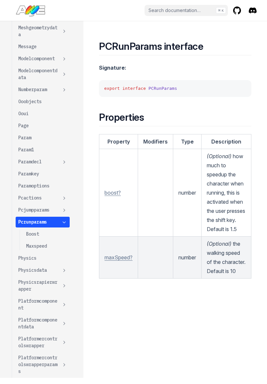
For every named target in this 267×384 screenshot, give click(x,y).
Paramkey (28, 174)
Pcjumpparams (33, 210)
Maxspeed (36, 246)
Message (27, 46)
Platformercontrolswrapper (37, 342)
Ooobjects (30, 101)
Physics (27, 258)
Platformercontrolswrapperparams (37, 364)
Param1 (26, 150)
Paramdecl (30, 162)
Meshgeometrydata (37, 31)
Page (23, 126)
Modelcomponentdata (37, 74)
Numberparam (32, 89)
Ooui (23, 114)
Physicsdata (32, 270)
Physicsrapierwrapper (37, 285)
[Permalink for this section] (209, 46)
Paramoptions (33, 186)
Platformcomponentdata (37, 323)
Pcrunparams (32, 222)
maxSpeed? (119, 257)
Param (24, 138)
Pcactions (30, 198)
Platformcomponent (37, 304)
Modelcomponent (36, 59)
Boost (32, 234)
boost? (113, 192)
